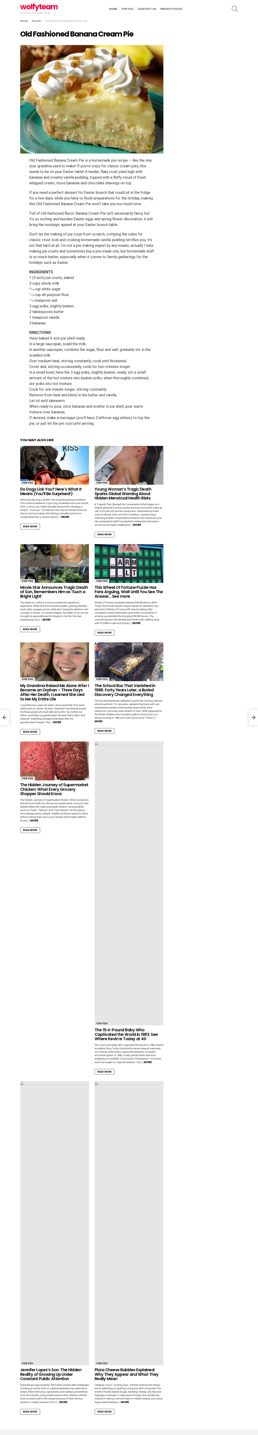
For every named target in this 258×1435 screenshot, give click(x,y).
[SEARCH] (235, 9)
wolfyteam (39, 7)
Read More (30, 526)
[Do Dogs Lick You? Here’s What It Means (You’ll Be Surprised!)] (54, 465)
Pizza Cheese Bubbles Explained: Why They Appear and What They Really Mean (127, 1374)
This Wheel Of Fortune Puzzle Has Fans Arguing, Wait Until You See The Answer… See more (129, 592)
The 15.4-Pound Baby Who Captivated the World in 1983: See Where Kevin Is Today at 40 (126, 1034)
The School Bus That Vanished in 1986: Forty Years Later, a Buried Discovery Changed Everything (125, 690)
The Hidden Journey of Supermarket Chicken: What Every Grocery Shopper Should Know (54, 789)
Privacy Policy (171, 9)
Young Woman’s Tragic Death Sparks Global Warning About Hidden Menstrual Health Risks (123, 493)
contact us (147, 9)
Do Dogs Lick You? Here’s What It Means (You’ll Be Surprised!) (51, 491)
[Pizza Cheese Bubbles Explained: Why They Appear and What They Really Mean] (129, 1223)
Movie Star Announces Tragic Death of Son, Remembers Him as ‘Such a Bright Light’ (54, 592)
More (65, 517)
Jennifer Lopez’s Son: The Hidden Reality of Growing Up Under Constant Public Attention (50, 1374)
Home (113, 9)
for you (127, 9)
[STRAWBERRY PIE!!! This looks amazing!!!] (4, 717)
